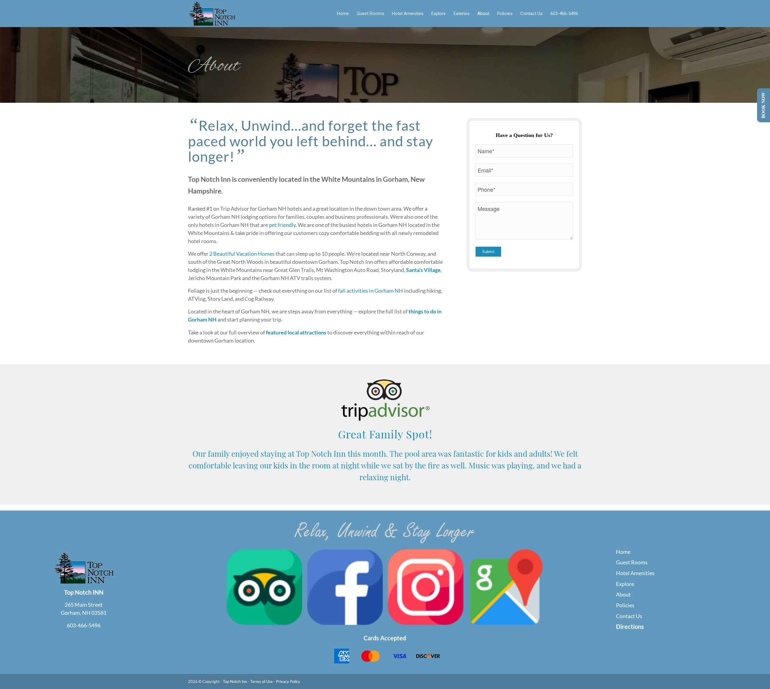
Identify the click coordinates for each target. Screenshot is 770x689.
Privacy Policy (288, 681)
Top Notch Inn (235, 681)
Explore (625, 584)
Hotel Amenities (635, 573)
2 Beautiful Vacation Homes (242, 253)
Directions (630, 626)
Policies (625, 605)
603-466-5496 (83, 625)
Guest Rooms (632, 562)
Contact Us (629, 616)
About (623, 594)
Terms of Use (261, 681)
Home (623, 551)
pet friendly (282, 224)
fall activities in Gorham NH (370, 290)
